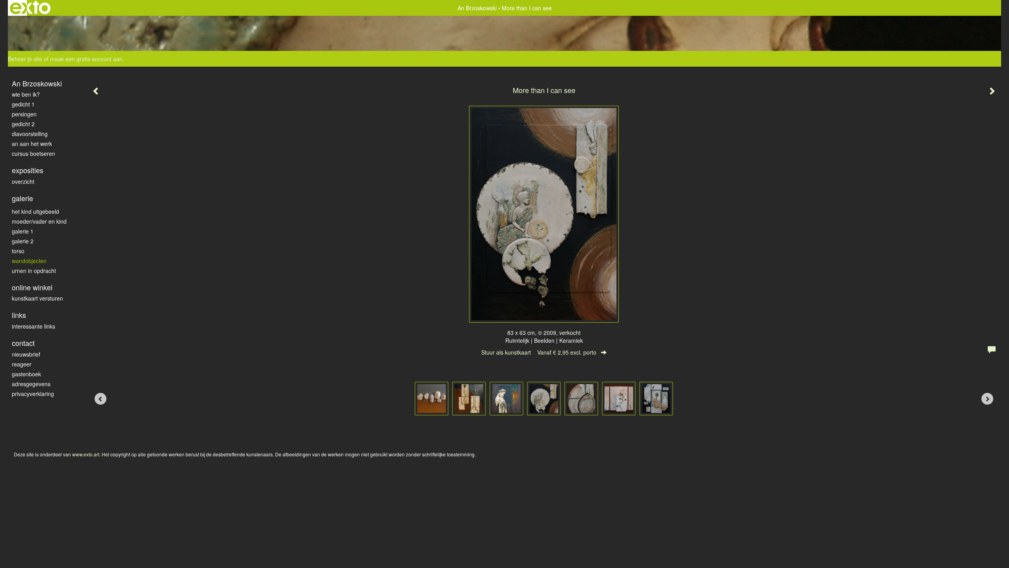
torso (18, 251)
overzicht (23, 181)
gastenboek (26, 374)
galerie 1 (23, 231)
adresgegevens (31, 384)
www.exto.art (85, 454)
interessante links (33, 326)
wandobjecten (29, 261)
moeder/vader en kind (39, 221)
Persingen (24, 114)
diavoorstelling (30, 134)
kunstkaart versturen (37, 298)
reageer (22, 364)
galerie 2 (23, 241)
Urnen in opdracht (34, 271)
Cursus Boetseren (33, 153)
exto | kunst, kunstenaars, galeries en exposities (30, 8)
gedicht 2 (23, 124)
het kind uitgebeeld (35, 211)
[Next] (987, 399)
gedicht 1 (23, 104)
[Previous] (100, 399)
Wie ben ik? (26, 94)
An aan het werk (32, 144)
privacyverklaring (33, 394)
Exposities (27, 170)
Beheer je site (25, 59)
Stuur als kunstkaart (538, 352)
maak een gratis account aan (86, 59)
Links (19, 315)
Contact (23, 343)
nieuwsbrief (26, 354)
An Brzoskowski (477, 8)
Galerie (22, 198)
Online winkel (32, 287)
